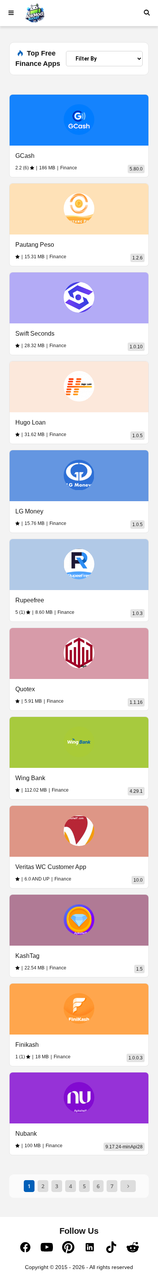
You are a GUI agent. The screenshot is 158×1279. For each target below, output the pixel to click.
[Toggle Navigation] (11, 13)
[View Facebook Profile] (25, 1251)
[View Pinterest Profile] (68, 1251)
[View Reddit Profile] (133, 1251)
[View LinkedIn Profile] (90, 1251)
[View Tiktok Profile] (111, 1251)
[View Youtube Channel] (47, 1251)
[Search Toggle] (147, 13)
